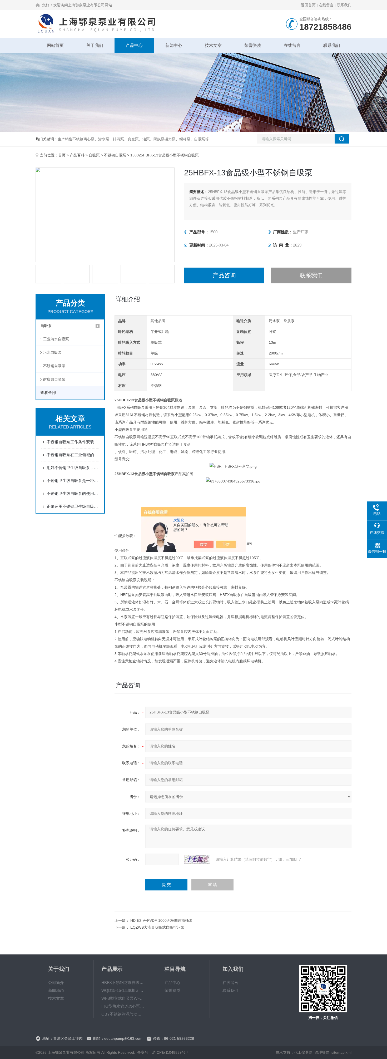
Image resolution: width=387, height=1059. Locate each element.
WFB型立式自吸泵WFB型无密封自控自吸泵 (122, 998)
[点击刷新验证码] (197, 859)
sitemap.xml (341, 1052)
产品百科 (77, 155)
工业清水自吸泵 (56, 339)
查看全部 (48, 392)
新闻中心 (173, 45)
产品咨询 (224, 275)
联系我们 (344, 5)
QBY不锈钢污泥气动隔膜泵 (122, 1014)
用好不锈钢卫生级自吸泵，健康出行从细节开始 (73, 467)
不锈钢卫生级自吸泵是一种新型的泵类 (73, 480)
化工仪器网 (303, 1052)
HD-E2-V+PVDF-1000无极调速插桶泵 (161, 920)
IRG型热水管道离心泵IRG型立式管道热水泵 (122, 1006)
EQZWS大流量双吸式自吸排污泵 (157, 927)
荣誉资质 (252, 45)
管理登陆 (322, 1052)
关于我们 (94, 45)
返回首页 (308, 5)
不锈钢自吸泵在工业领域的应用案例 (73, 454)
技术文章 (213, 45)
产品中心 (134, 45)
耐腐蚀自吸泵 (54, 379)
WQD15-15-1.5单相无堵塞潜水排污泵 (122, 990)
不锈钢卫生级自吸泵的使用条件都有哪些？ (73, 493)
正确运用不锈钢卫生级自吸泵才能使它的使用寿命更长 (73, 506)
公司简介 (56, 982)
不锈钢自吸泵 (115, 155)
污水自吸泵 (52, 352)
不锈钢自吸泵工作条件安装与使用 (73, 442)
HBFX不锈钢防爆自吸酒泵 (122, 982)
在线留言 (326, 5)
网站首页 (55, 45)
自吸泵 (94, 155)
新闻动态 (56, 990)
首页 (62, 155)
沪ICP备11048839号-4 (170, 1052)
